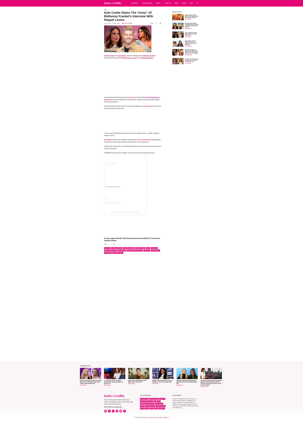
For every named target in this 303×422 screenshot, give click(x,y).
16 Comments (131, 383)
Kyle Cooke (154, 248)
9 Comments (188, 63)
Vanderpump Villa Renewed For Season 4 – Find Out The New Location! (191, 60)
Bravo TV (107, 248)
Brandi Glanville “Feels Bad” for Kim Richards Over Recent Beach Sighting (192, 16)
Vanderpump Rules (116, 248)
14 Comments (204, 386)
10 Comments (188, 46)
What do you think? (127, 23)
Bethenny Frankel (140, 248)
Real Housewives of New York (134, 250)
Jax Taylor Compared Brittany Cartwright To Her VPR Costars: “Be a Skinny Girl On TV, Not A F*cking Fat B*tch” (191, 52)
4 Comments (188, 36)
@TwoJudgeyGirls (147, 106)
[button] (197, 3)
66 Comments (107, 385)
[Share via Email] (160, 23)
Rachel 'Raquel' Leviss (110, 250)
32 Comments (179, 385)
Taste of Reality (143, 417)
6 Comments (188, 19)
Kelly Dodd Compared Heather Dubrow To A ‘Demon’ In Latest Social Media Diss (191, 42)
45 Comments (188, 54)
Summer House (155, 250)
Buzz (105, 9)
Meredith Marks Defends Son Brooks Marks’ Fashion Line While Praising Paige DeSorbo (191, 25)
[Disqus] (133, 278)
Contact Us (166, 417)
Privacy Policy (158, 417)
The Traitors (108, 252)
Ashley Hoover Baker (128, 248)
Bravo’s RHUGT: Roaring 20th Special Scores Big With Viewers (191, 34)
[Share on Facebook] (155, 23)
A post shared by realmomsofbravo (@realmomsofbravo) (125, 212)
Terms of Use (151, 417)
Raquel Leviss (121, 250)
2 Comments (188, 28)
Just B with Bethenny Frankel (146, 139)
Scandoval (130, 97)
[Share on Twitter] (157, 23)
